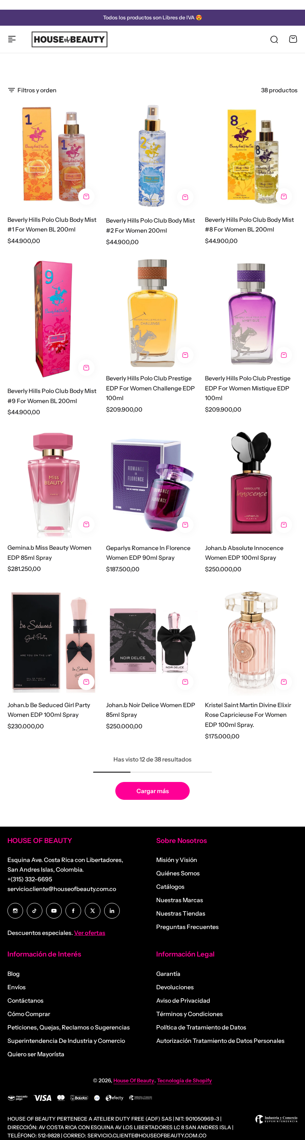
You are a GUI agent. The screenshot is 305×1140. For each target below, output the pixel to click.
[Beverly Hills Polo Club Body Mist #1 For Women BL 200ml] (53, 155)
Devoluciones (175, 987)
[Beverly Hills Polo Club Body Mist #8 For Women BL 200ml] (251, 155)
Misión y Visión (176, 859)
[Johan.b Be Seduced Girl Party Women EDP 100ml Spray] (53, 640)
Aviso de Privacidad (183, 1000)
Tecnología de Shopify (184, 1080)
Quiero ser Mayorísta (35, 1054)
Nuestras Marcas (179, 900)
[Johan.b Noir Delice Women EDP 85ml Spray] (152, 640)
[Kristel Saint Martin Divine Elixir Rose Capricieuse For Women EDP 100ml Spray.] (251, 640)
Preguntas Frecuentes (187, 926)
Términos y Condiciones (189, 1014)
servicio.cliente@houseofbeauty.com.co (61, 888)
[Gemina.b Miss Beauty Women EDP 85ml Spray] (53, 483)
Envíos (16, 987)
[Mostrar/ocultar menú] (12, 39)
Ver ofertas (89, 932)
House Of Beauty (133, 1080)
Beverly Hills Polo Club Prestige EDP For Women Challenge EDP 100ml (150, 388)
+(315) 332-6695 (29, 879)
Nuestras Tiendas (180, 913)
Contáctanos (25, 1000)
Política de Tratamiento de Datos (201, 1027)
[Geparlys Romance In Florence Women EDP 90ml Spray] (152, 483)
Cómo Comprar (28, 1014)
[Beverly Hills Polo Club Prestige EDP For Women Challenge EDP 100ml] (152, 313)
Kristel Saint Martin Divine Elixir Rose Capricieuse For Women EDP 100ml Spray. (248, 714)
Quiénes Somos (178, 873)
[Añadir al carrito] (86, 196)
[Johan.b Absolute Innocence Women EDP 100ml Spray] (251, 483)
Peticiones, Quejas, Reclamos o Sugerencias (68, 1027)
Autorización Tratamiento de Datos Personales (220, 1040)
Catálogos (170, 886)
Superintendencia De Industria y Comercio (66, 1040)
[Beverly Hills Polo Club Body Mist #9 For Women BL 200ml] (53, 319)
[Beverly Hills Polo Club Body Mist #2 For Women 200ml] (152, 155)
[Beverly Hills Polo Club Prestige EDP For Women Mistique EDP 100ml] (251, 313)
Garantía (168, 973)
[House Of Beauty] (69, 39)
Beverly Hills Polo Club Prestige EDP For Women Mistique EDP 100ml (247, 388)
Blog (13, 973)
